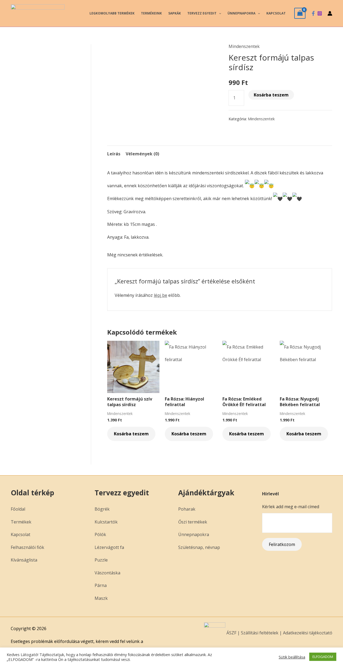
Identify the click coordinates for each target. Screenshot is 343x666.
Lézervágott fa (109, 547)
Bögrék (102, 509)
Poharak (186, 509)
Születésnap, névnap (199, 547)
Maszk (101, 598)
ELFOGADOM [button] (322, 656)
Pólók (100, 534)
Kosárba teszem (271, 95)
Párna (101, 585)
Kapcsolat (276, 13)
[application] (219, 13)
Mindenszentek (244, 46)
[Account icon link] (329, 13)
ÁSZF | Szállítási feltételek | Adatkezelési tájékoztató (278, 633)
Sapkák (174, 13)
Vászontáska (107, 573)
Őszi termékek (192, 522)
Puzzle (101, 560)
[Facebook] (313, 13)
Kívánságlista (24, 560)
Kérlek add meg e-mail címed (290, 507)
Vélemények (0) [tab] (142, 154)
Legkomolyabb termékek (112, 13)
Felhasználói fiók (27, 547)
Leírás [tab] (113, 154)
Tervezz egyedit (202, 13)
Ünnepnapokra (241, 13)
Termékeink (151, 13)
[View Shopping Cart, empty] (299, 13)
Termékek (21, 522)
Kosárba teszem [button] (131, 434)
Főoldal (18, 509)
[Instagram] (319, 13)
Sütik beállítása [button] (292, 656)
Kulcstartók (106, 522)
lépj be (160, 295)
